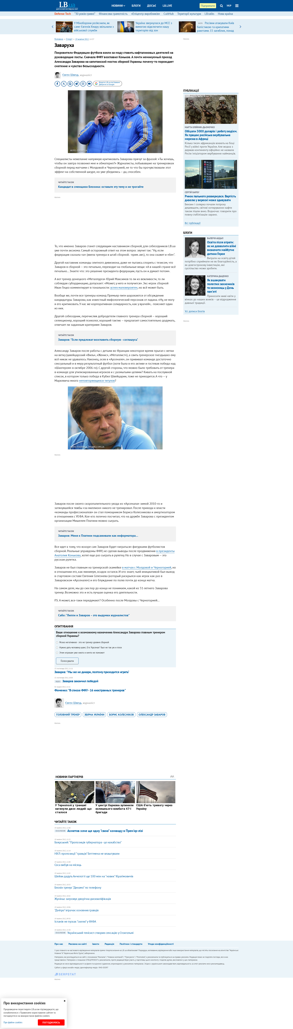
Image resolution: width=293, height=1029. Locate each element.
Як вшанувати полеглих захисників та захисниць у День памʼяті (221, 286)
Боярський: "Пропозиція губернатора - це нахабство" (88, 842)
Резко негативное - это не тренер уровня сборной (84, 642)
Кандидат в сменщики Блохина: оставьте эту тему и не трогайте (100, 187)
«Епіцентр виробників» (145, 14)
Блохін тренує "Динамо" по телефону (77, 888)
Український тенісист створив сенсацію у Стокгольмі (95, 933)
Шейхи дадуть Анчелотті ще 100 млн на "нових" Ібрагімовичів (93, 876)
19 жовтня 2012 (82, 39)
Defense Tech (62, 14)
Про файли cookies (13, 1022)
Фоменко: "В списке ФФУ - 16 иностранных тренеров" (90, 690)
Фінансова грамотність (113, 14)
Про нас (58, 943)
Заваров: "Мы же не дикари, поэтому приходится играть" (91, 672)
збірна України (94, 714)
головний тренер (68, 714)
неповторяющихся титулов (97, 381)
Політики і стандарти (131, 943)
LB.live (167, 5)
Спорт (69, 39)
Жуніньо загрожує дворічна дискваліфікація (82, 899)
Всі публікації (193, 223)
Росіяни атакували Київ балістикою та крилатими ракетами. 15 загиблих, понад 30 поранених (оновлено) (215, 28)
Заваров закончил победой (77, 681)
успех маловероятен (123, 287)
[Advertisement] (115, 220)
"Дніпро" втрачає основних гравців (76, 910)
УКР (229, 5)
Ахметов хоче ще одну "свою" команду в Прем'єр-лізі (99, 831)
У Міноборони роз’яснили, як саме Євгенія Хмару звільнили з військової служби (94, 26)
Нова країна (225, 14)
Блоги (136, 5)
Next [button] (240, 26)
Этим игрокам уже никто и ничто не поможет (82, 652)
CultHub (169, 14)
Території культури (189, 14)
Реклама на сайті (78, 943)
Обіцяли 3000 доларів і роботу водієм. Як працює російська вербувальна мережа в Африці (211, 135)
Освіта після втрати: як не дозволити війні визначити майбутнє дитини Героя (221, 248)
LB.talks (209, 14)
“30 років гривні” (84, 14)
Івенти (95, 943)
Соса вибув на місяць (67, 865)
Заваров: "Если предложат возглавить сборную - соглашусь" (98, 340)
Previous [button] (52, 26)
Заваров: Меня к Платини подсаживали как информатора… (98, 536)
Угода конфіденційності (161, 943)
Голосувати (67, 661)
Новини (117, 5)
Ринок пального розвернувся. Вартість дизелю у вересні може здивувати (210, 198)
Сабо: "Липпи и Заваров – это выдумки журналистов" (94, 615)
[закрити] (64, 1001)
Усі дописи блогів (195, 311)
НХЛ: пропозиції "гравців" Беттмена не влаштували (86, 854)
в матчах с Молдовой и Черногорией (146, 567)
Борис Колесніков (121, 714)
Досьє (151, 5)
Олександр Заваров (152, 714)
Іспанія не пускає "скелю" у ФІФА (75, 921)
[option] (85, 26)
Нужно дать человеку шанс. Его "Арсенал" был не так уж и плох (90, 647)
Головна (58, 39)
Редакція (109, 943)
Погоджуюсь (51, 1022)
